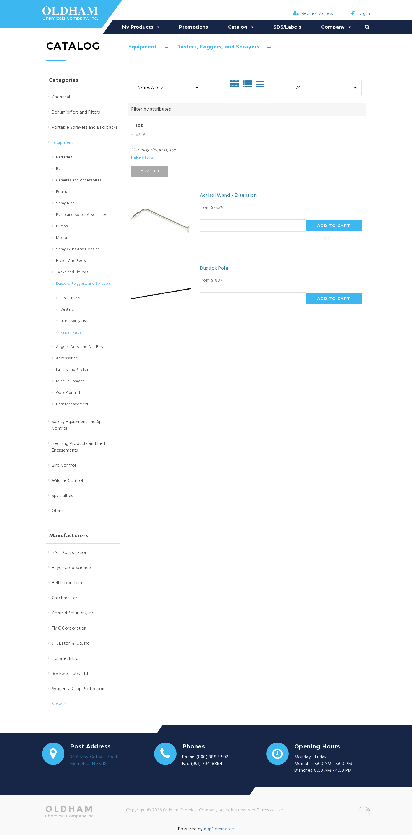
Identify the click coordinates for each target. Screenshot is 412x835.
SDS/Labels (287, 27)
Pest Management (72, 404)
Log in (364, 13)
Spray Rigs (65, 203)
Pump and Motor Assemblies (81, 215)
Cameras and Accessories (78, 180)
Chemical (61, 97)
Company (333, 27)
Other (57, 511)
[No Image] (260, 84)
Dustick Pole (214, 268)
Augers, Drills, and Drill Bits (79, 347)
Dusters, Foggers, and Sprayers (218, 47)
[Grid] (236, 84)
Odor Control (68, 393)
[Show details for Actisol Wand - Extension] (160, 220)
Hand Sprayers (73, 321)
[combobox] (168, 87)
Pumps (62, 226)
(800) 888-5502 (212, 757)
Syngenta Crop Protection (78, 689)
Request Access (317, 13)
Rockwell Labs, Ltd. (70, 673)
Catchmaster (64, 598)
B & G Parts (70, 298)
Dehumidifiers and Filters (76, 112)
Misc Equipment (70, 381)
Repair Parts (70, 332)
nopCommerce (219, 829)
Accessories (67, 358)
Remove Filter (149, 171)
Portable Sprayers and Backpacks (84, 127)
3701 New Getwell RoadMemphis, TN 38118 (93, 760)
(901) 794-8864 (207, 763)
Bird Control (64, 465)
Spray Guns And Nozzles (77, 249)
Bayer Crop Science (71, 568)
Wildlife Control (67, 480)
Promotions (193, 27)
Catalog (237, 27)
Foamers (63, 192)
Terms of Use (270, 810)
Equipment (142, 47)
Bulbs (61, 169)
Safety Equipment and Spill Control (78, 425)
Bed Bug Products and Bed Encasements (78, 447)
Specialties (62, 495)
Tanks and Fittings (72, 272)
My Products (138, 27)
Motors (62, 238)
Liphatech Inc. (65, 658)
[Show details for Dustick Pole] (160, 293)
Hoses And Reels (71, 261)
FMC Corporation (69, 628)
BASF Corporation (69, 552)
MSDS (141, 135)
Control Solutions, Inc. (73, 613)
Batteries (64, 157)
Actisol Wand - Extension (228, 196)
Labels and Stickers (73, 370)
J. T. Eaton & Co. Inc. (71, 643)
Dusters (67, 309)
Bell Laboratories (68, 583)
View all (60, 704)
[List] (249, 84)
